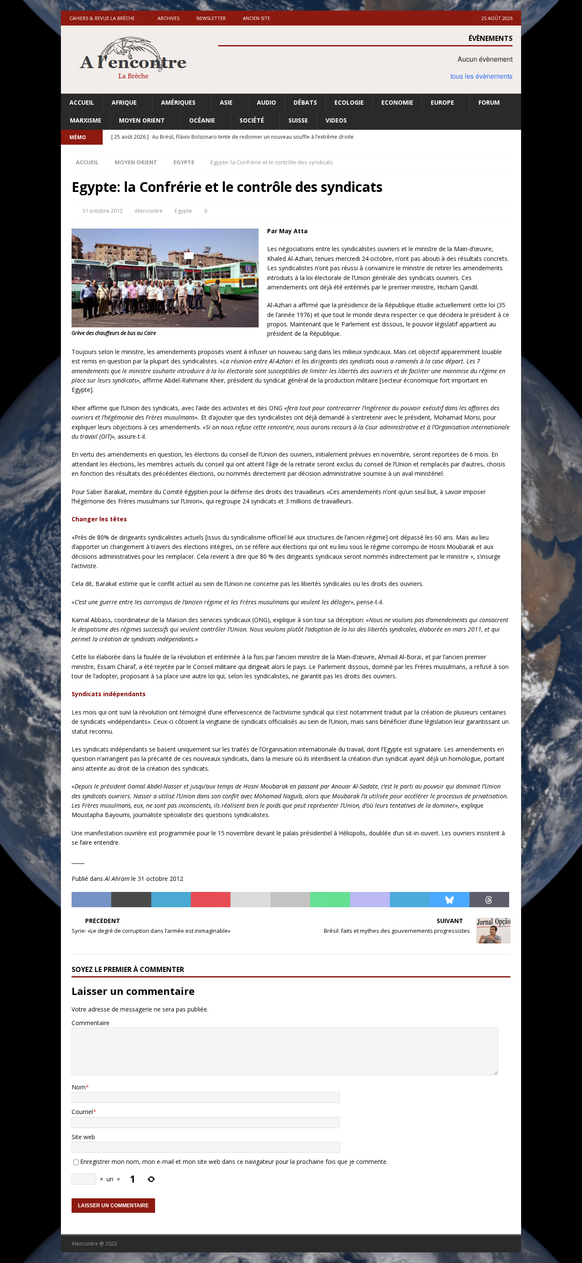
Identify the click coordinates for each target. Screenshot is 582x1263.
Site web (83, 1137)
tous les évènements (481, 76)
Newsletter (211, 18)
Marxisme (85, 120)
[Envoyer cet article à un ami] (250, 899)
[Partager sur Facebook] (91, 899)
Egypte (183, 210)
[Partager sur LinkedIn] (171, 899)
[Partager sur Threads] (489, 899)
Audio (266, 102)
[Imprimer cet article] (290, 899)
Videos (336, 120)
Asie (226, 102)
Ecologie (349, 102)
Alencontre (149, 210)
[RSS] (513, 137)
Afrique (124, 102)
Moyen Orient (142, 120)
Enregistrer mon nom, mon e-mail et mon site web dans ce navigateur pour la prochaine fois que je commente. (234, 1161)
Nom (79, 1087)
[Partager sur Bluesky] (449, 899)
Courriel (82, 1112)
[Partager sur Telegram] (409, 899)
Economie (397, 102)
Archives (168, 18)
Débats (305, 102)
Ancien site (256, 18)
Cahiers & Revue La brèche (102, 18)
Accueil (81, 102)
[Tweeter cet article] (131, 899)
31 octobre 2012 (102, 210)
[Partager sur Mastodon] (370, 899)
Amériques (178, 102)
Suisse (298, 120)
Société (251, 120)
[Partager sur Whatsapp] (330, 899)
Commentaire (90, 1023)
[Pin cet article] (210, 899)
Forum (489, 102)
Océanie (202, 120)
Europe (442, 102)
